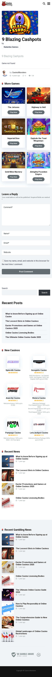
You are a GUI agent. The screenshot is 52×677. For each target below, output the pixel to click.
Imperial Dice (13, 138)
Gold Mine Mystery (13, 172)
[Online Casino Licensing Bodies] (8, 508)
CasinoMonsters (19, 72)
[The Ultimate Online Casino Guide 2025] (8, 600)
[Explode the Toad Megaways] (38, 134)
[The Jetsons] (13, 103)
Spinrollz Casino (13, 370)
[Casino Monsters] (7, 3)
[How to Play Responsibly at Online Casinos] (8, 614)
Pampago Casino (13, 433)
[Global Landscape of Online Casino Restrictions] (8, 641)
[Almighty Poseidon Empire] (38, 168)
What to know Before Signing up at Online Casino (24, 315)
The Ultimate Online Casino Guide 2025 (23, 337)
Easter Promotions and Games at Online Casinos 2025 (23, 326)
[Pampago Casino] (13, 430)
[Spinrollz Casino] (13, 367)
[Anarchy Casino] (13, 395)
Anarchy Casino (13, 398)
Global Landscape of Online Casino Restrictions (31, 632)
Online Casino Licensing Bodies (19, 333)
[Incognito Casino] (39, 367)
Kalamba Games (11, 47)
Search (5, 288)
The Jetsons (13, 107)
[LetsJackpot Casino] (39, 430)
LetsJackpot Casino (39, 433)
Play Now (13, 112)
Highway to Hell (39, 107)
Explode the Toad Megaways (38, 139)
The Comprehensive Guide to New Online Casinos (31, 618)
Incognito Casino (39, 370)
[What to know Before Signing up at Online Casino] (8, 467)
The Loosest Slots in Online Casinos (22, 321)
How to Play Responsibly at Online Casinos (31, 605)
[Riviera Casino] (39, 395)
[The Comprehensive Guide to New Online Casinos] (8, 628)
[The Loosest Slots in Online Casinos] (8, 480)
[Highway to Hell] (38, 103)
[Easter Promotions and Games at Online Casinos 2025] (8, 494)
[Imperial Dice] (13, 134)
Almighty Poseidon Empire (38, 173)
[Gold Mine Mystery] (13, 168)
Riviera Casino (39, 398)
